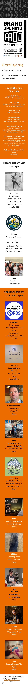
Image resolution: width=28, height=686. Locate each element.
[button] (1, 2)
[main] (14, 65)
